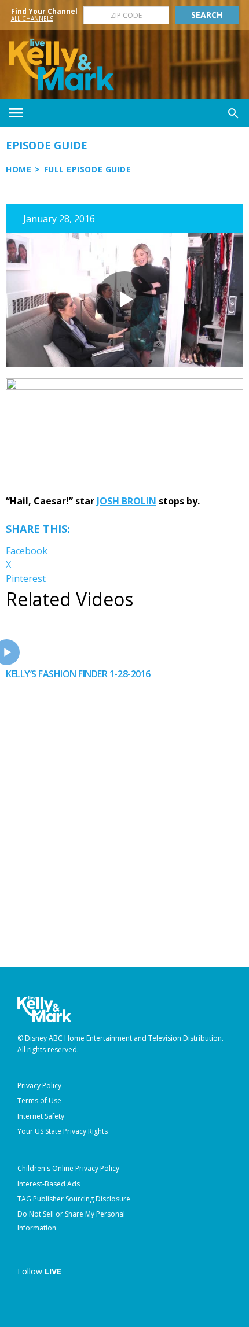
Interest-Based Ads (48, 1184)
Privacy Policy (39, 1085)
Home (18, 169)
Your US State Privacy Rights (62, 1131)
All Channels (32, 18)
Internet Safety (40, 1116)
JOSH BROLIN (126, 501)
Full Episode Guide (87, 169)
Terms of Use (39, 1100)
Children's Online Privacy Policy (68, 1168)
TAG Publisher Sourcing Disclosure (73, 1199)
